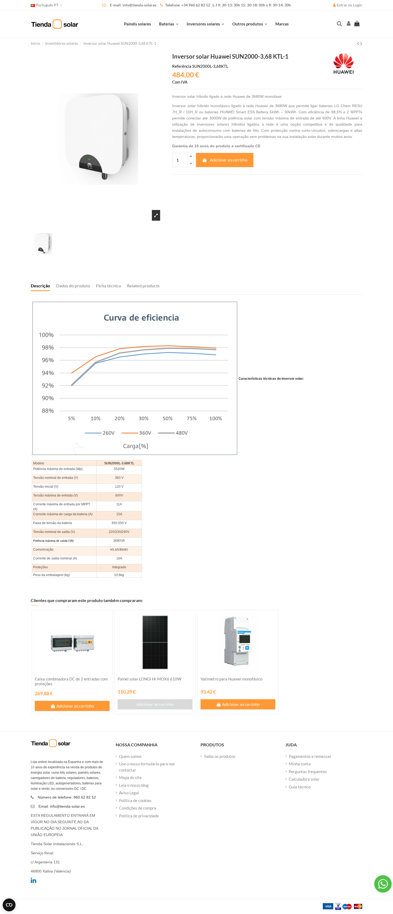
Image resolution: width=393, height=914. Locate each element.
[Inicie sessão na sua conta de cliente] (348, 24)
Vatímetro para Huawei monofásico (231, 678)
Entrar (342, 5)
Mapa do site (130, 777)
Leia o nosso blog (134, 785)
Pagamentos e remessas (310, 756)
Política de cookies (135, 800)
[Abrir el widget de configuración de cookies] (9, 904)
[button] (249, 24)
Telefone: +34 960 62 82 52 (187, 5)
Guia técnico (300, 786)
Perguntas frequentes (308, 771)
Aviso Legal (129, 792)
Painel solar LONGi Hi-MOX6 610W (149, 678)
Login (357, 5)
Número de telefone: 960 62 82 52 (67, 797)
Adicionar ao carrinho (228, 159)
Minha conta (300, 763)
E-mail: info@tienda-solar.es (133, 5)
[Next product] (361, 43)
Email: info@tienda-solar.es (61, 806)
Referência (181, 66)
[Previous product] (358, 43)
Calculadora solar (304, 779)
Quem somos (130, 756)
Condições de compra (137, 808)
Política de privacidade (139, 815)
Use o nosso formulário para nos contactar (147, 766)
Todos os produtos (219, 756)
